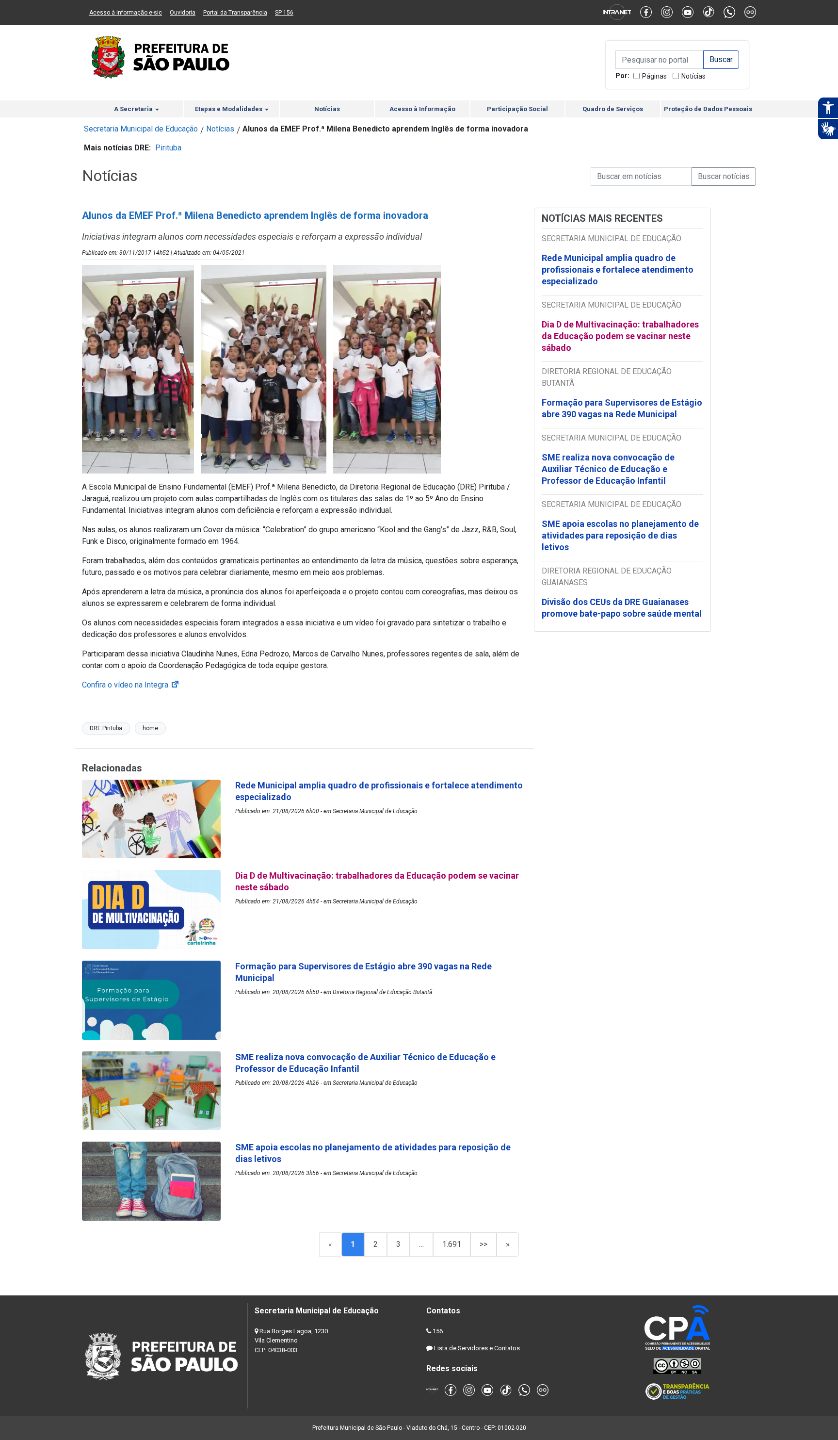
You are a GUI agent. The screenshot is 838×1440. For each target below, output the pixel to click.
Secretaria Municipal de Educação (141, 128)
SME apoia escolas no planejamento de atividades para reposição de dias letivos (620, 535)
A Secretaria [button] (134, 109)
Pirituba (168, 147)
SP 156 (284, 12)
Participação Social (517, 109)
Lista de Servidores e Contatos (477, 1348)
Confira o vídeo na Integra (131, 684)
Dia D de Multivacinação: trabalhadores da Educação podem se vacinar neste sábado (620, 336)
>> (483, 1244)
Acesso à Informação (422, 109)
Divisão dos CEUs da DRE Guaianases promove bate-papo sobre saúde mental (622, 608)
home (150, 728)
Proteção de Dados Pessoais (708, 109)
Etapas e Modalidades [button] (229, 109)
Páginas (654, 76)
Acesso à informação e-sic (125, 12)
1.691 (451, 1244)
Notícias (693, 76)
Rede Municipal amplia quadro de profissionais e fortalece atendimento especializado (617, 269)
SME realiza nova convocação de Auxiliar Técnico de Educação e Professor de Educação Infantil (608, 469)
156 (438, 1331)
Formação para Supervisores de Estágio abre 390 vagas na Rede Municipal (622, 408)
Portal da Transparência (235, 12)
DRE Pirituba (106, 728)
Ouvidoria (182, 12)
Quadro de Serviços (612, 109)
